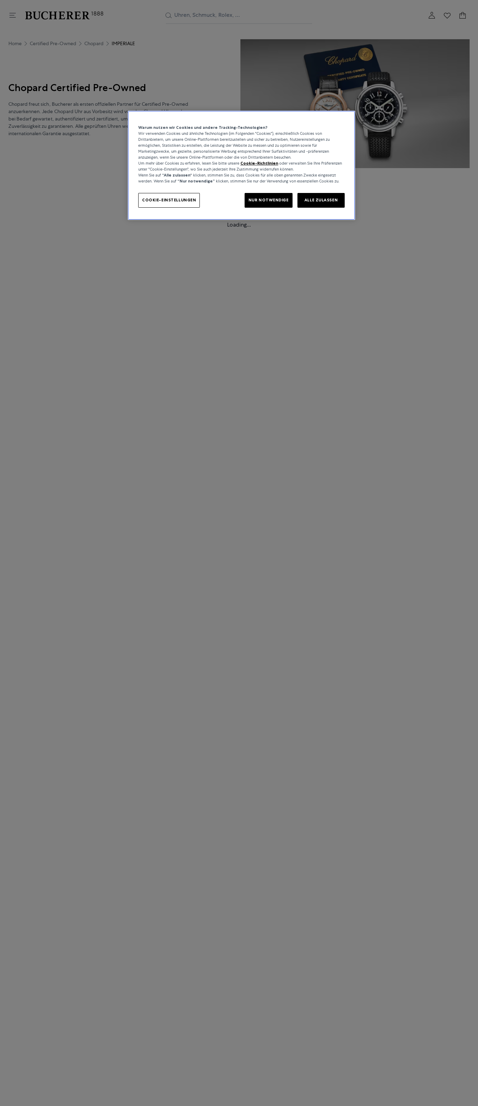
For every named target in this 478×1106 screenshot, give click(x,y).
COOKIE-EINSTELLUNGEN (169, 200)
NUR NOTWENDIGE (268, 200)
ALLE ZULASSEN (321, 200)
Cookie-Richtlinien (259, 163)
